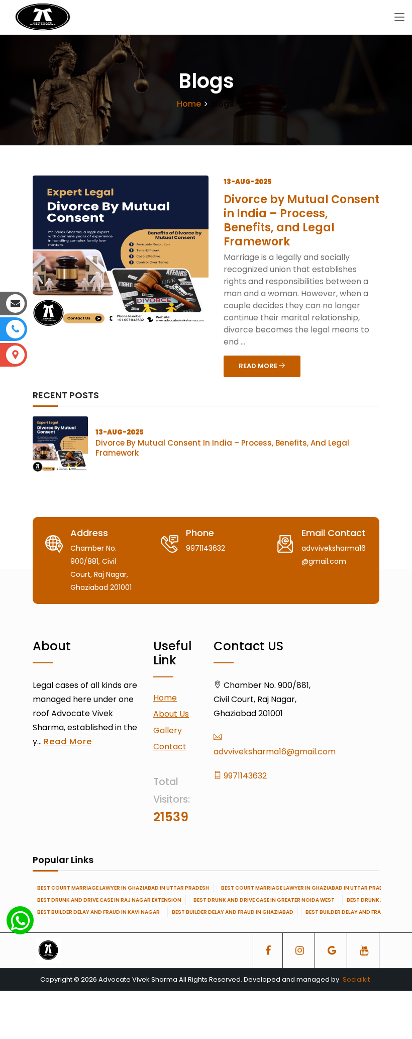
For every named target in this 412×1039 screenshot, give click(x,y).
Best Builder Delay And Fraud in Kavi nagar (98, 912)
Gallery (167, 730)
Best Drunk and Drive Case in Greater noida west (264, 900)
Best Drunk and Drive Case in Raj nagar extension (109, 900)
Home (189, 104)
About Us (171, 714)
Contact (169, 746)
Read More (68, 741)
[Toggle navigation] (399, 17)
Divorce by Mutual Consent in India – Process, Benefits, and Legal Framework (301, 220)
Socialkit (356, 979)
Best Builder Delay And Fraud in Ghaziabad (232, 912)
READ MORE (259, 366)
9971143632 (244, 776)
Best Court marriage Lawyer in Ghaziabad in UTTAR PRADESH (123, 888)
